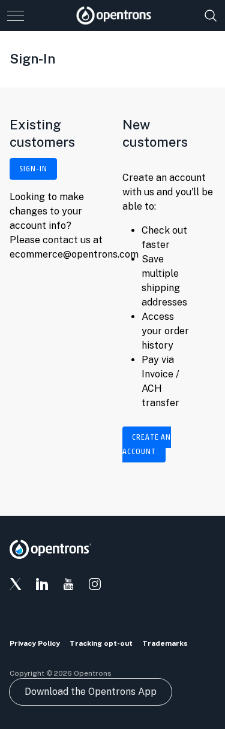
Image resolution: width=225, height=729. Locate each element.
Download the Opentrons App (91, 691)
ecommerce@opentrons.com (74, 254)
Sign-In (33, 169)
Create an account (146, 444)
